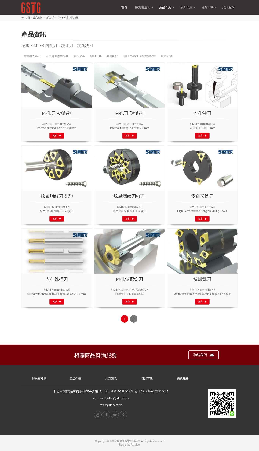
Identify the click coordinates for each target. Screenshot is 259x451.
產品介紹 (165, 7)
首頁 (124, 7)
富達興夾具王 (32, 56)
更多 (55, 135)
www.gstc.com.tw (111, 405)
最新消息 (186, 7)
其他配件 (112, 56)
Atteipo (135, 444)
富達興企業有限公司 (128, 441)
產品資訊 (37, 17)
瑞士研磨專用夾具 (57, 56)
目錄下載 (207, 7)
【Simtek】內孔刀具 (67, 17)
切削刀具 (50, 17)
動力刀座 (166, 56)
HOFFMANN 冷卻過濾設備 (139, 56)
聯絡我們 (200, 355)
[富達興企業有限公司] (46, 8)
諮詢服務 (228, 7)
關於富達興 (142, 7)
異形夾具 (79, 56)
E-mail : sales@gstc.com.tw (113, 398)
